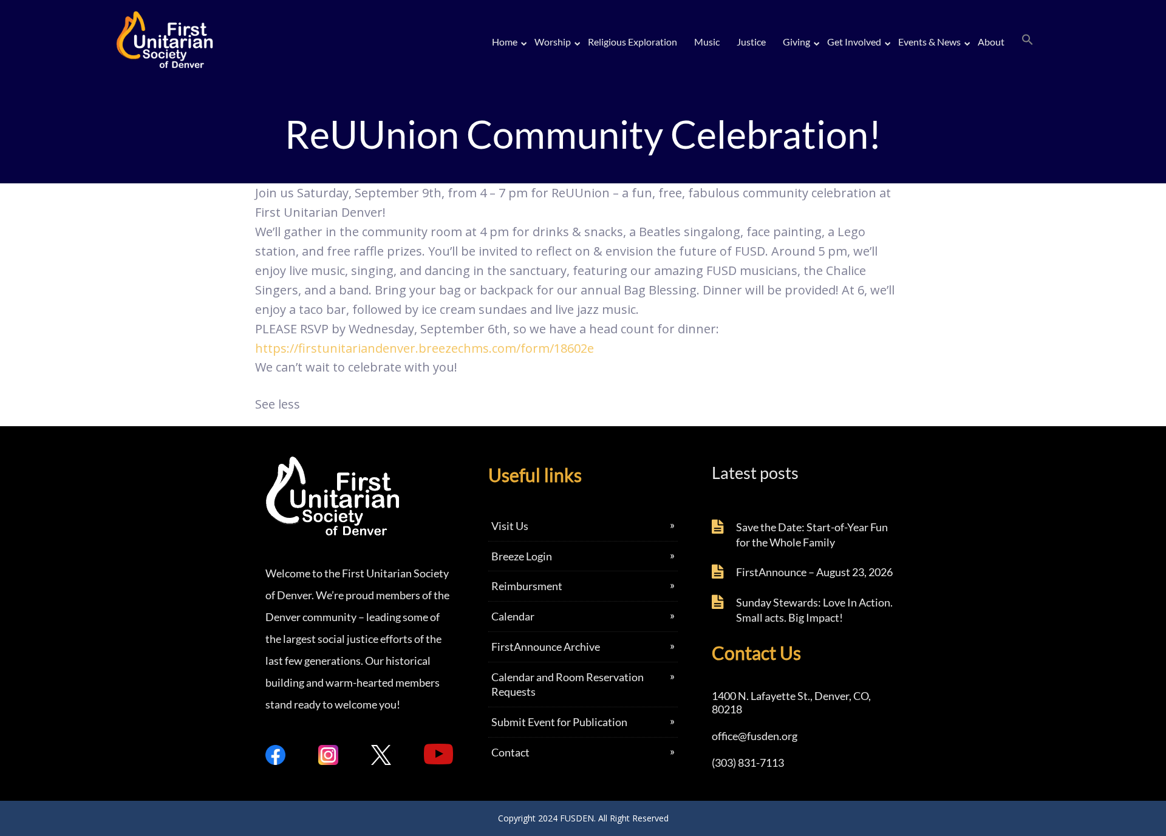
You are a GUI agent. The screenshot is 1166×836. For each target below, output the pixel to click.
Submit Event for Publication (559, 722)
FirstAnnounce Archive (545, 646)
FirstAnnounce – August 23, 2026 (814, 572)
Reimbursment (526, 586)
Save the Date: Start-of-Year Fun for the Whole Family (812, 534)
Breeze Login (521, 556)
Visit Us (509, 525)
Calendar (512, 616)
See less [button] (277, 404)
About (991, 41)
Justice (751, 41)
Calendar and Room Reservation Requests (567, 684)
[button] (1027, 40)
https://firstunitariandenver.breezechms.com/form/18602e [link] (424, 348)
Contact (510, 752)
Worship (552, 41)
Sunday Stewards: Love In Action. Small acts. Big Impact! (814, 610)
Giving (796, 41)
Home (504, 41)
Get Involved (854, 41)
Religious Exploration (632, 41)
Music (707, 41)
